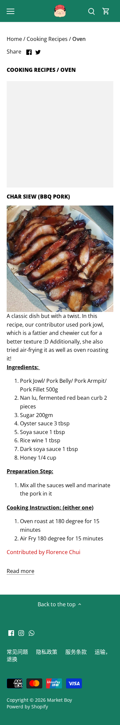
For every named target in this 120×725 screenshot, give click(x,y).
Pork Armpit (89, 380)
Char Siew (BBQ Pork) (38, 196)
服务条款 (76, 651)
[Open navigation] (10, 11)
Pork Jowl (31, 380)
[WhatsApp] (31, 632)
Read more (20, 571)
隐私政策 (46, 651)
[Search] (91, 11)
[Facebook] (11, 632)
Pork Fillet (32, 389)
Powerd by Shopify (27, 706)
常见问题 (17, 651)
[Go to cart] (106, 11)
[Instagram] (21, 632)
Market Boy (59, 700)
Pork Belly (58, 380)
